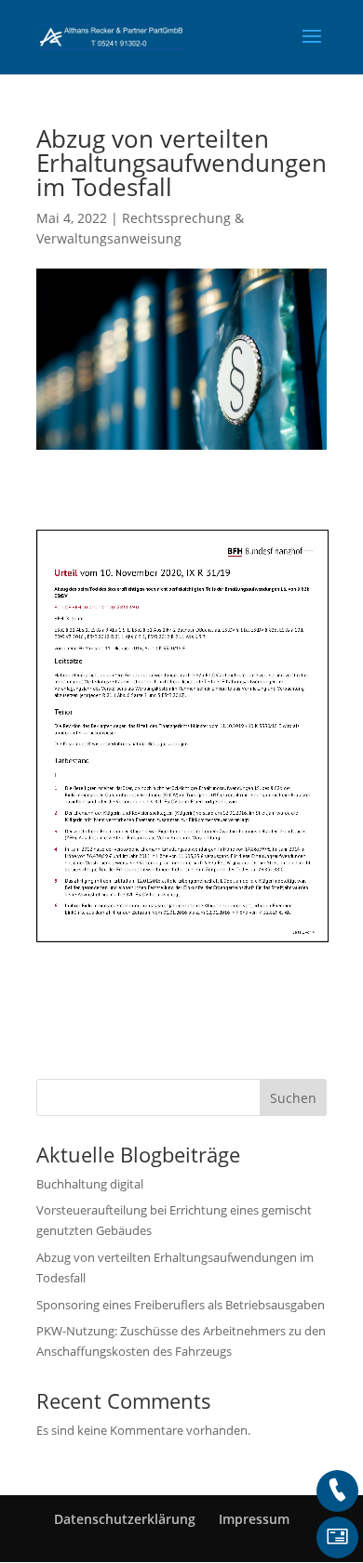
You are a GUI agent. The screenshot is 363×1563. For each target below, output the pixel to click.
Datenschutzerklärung (124, 1519)
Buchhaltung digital (89, 1184)
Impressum (254, 1519)
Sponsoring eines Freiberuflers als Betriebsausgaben (180, 1304)
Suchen (293, 1098)
